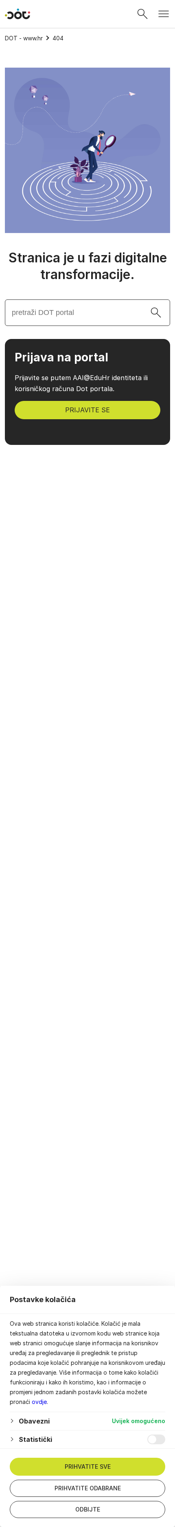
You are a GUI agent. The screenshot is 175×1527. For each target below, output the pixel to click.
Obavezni (34, 1421)
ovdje (39, 1401)
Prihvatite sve (88, 1466)
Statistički (35, 1439)
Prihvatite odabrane (88, 1488)
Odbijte (87, 1509)
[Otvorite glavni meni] (163, 13)
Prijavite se (87, 410)
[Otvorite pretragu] (142, 14)
